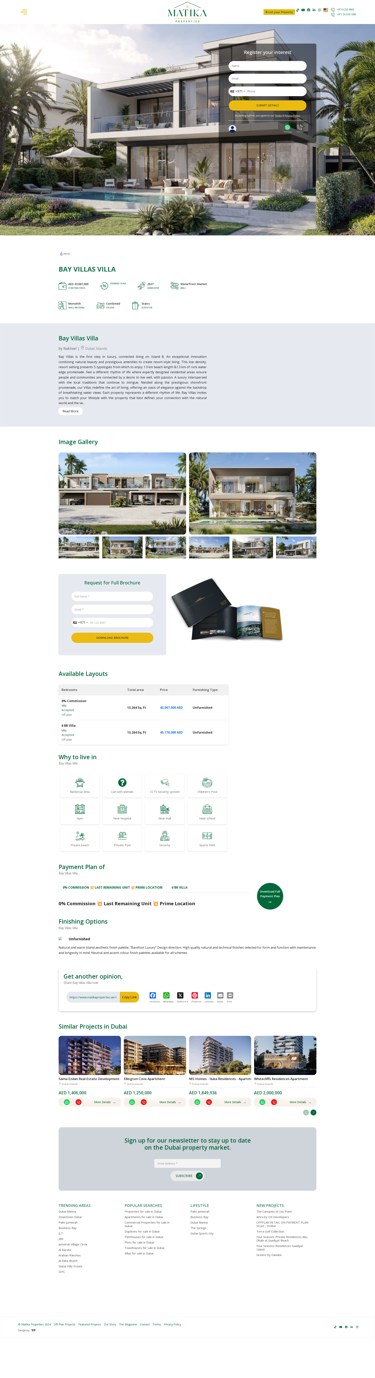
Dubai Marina (67, 1211)
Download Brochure (112, 638)
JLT (61, 1233)
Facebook (155, 1001)
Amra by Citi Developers (272, 1217)
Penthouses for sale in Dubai (144, 1237)
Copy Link (129, 997)
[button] (313, 1112)
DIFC (62, 1271)
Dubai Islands (95, 348)
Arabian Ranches (70, 1255)
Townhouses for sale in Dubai (144, 1248)
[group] (122, 493)
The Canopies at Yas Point (274, 1211)
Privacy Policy (172, 1324)
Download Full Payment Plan (270, 893)
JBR (61, 1239)
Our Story (110, 1324)
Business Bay (68, 1228)
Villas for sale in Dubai (139, 1253)
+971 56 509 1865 (346, 14)
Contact (145, 1324)
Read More (70, 411)
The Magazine (128, 1324)
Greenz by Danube (269, 1255)
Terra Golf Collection (270, 1231)
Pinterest (196, 1001)
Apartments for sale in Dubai (144, 1217)
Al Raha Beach (68, 1260)
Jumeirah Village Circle (73, 1244)
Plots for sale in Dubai (139, 1242)
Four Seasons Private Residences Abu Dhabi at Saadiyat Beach (281, 1238)
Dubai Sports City (202, 1233)
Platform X (182, 1001)
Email (220, 1001)
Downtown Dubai (70, 1217)
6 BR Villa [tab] (180, 887)
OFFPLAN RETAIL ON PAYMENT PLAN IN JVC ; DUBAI (282, 1224)
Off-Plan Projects (64, 1324)
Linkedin (209, 1001)
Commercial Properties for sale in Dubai (147, 1224)
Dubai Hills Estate (70, 1266)
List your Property (280, 12)
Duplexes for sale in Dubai (142, 1231)
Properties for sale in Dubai (143, 1211)
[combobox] (237, 91)
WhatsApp (168, 1001)
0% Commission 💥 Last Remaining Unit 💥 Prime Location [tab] (112, 887)
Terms (278, 115)
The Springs (198, 1228)
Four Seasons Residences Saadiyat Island (279, 1247)
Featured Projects (89, 1324)
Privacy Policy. (292, 115)
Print (229, 1001)
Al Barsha (65, 1250)
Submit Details (267, 105)
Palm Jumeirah (68, 1222)
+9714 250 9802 (345, 9)
